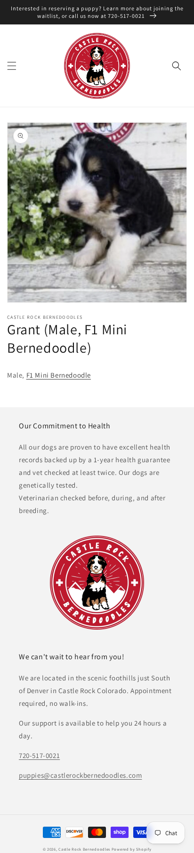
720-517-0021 (39, 755)
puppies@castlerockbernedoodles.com (80, 775)
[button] (11, 65)
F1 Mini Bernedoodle (58, 375)
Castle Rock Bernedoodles (84, 849)
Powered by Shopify (132, 849)
